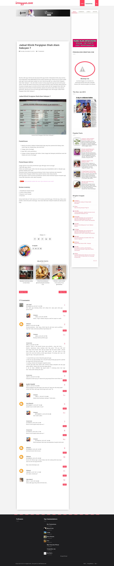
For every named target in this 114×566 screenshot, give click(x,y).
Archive (95, 11)
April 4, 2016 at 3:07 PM (32, 344)
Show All (95, 260)
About (74, 11)
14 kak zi (76, 200)
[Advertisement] (43, 29)
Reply (64, 311)
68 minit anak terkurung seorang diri (88, 182)
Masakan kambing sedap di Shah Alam (26, 282)
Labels (88, 11)
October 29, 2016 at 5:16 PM (33, 422)
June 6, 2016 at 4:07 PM (41, 336)
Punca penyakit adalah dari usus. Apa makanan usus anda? (39, 181)
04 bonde (76, 216)
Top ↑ (96, 563)
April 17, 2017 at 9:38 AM (32, 481)
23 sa (75, 206)
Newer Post (23, 292)
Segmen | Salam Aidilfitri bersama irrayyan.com (88, 139)
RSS (85, 563)
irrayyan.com (24, 2)
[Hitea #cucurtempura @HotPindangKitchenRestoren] (43, 272)
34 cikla (76, 211)
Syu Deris (49, 553)
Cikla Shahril (29, 479)
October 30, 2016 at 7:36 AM (42, 440)
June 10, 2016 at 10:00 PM (32, 385)
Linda (48, 532)
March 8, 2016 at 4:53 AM (32, 325)
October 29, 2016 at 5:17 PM (33, 431)
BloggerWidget (63, 556)
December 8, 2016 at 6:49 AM (33, 458)
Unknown (28, 323)
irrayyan (34, 245)
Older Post (63, 292)
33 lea (76, 253)
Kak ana (76, 236)
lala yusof (28, 304)
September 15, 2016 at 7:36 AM (34, 405)
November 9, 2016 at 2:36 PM (33, 449)
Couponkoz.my (51, 549)
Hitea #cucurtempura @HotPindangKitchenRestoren (42, 283)
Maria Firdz (50, 528)
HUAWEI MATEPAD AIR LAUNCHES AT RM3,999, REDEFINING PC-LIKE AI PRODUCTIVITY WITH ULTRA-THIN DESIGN (84, 219)
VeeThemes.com (42, 563)
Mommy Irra (85, 78)
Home (82, 3)
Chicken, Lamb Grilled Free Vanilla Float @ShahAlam (59, 283)
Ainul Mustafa (29, 403)
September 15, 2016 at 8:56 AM (43, 414)
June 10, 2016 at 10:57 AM (32, 376)
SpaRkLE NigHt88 (30, 384)
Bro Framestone (51, 524)
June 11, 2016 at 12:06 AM (41, 396)
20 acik (76, 246)
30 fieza (76, 242)
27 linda (76, 229)
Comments (81, 11)
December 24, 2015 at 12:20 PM (34, 306)
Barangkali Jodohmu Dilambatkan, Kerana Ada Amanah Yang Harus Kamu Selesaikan (84, 249)
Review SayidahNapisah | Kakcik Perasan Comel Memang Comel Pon (88, 150)
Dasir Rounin (50, 536)
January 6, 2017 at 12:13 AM (33, 472)
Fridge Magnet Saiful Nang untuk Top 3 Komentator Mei (89, 172)
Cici (48, 540)
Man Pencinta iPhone (53, 544)
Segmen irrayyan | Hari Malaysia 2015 (87, 161)
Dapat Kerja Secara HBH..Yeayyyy (82, 243)
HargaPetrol (89, 3)
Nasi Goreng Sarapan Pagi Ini (81, 207)
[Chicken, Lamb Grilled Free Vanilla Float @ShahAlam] (59, 272)
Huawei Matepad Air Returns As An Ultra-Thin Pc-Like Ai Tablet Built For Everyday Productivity (84, 256)
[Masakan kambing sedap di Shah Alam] (26, 272)
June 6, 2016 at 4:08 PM (41, 316)
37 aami (76, 223)
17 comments (40, 51)
